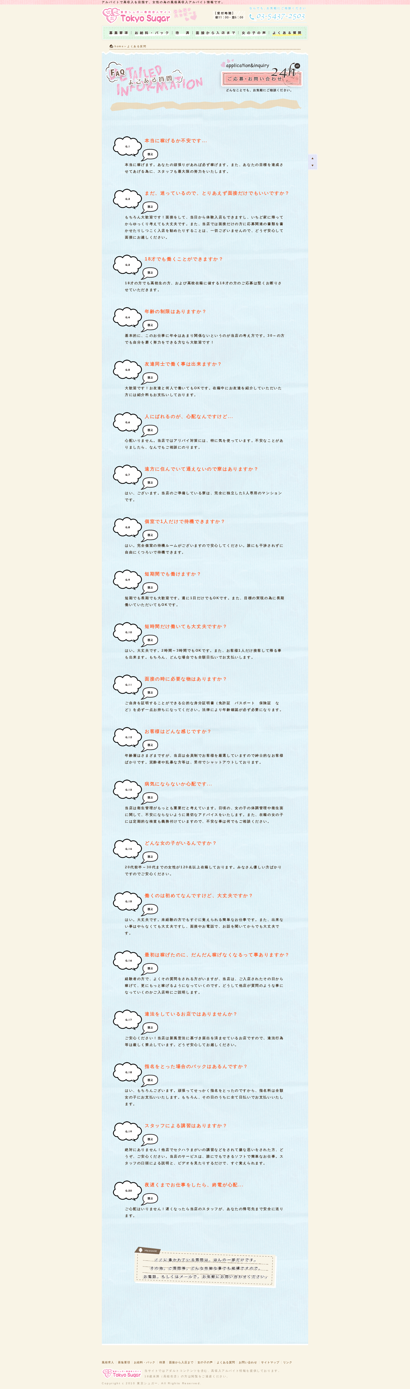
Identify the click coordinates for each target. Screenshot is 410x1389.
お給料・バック (151, 32)
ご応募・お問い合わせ (261, 76)
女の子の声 (253, 32)
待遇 (182, 32)
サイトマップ (270, 1362)
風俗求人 (108, 1362)
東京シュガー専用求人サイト (138, 15)
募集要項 (116, 32)
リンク (287, 1362)
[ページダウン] (313, 166)
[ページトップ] (313, 158)
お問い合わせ (248, 1362)
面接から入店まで (215, 32)
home (119, 46)
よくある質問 (226, 1362)
